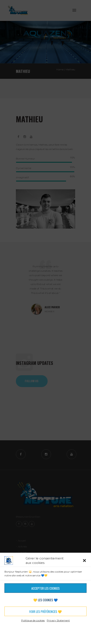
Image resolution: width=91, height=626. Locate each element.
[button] (84, 560)
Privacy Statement (58, 620)
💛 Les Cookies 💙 (45, 599)
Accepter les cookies (45, 588)
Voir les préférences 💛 (45, 611)
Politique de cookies (33, 620)
